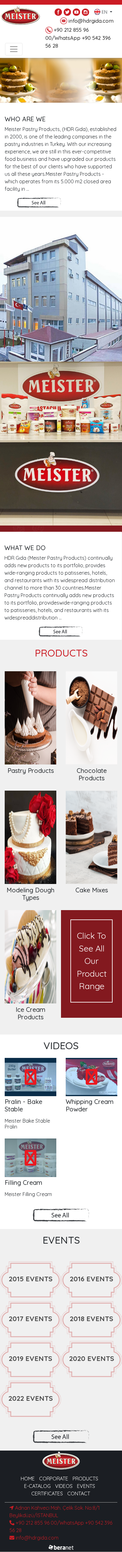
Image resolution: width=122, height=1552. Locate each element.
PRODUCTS (85, 1478)
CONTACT (78, 1493)
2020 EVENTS (91, 1358)
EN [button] (104, 10)
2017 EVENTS (30, 1318)
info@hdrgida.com (91, 20)
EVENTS (86, 1486)
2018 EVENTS (91, 1318)
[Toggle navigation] (14, 49)
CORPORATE (53, 1478)
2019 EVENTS (30, 1358)
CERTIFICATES (47, 1493)
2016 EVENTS (91, 1278)
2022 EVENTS (30, 1398)
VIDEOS (64, 1486)
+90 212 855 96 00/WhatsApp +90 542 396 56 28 (78, 37)
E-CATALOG (37, 1486)
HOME (28, 1478)
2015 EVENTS (31, 1278)
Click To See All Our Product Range (92, 960)
